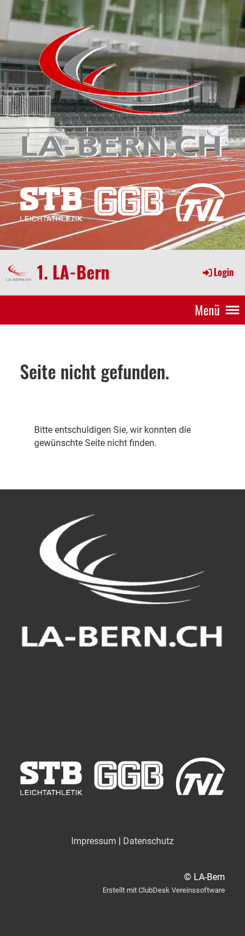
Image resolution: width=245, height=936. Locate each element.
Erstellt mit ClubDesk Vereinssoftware (164, 890)
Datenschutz (148, 841)
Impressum (93, 841)
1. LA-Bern (73, 272)
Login (224, 272)
